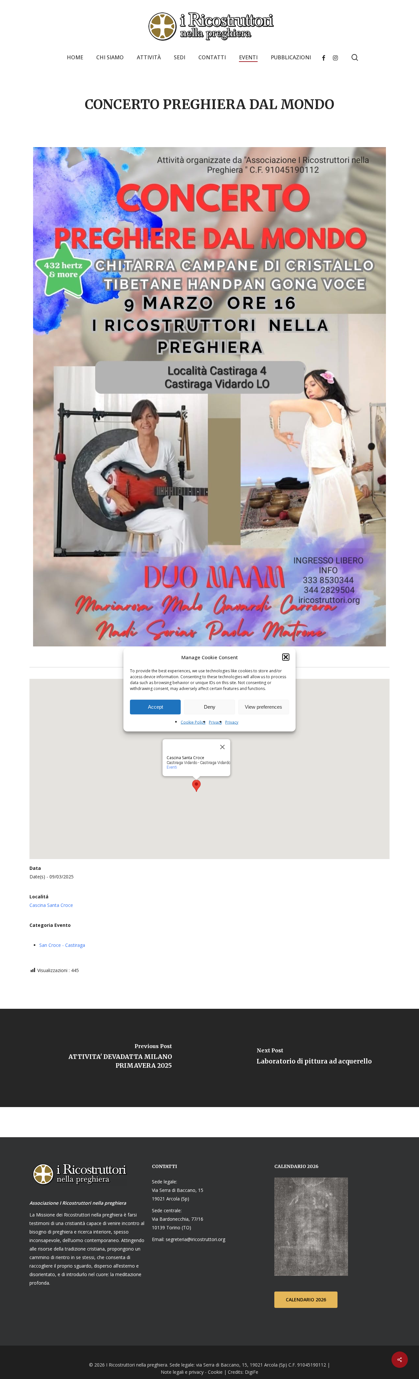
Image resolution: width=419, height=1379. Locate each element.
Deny (209, 707)
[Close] (222, 747)
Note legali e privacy (182, 1372)
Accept (155, 707)
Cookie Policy (193, 722)
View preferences (263, 707)
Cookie (215, 1372)
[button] (285, 657)
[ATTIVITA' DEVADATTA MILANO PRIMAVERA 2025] (105, 1058)
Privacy (215, 722)
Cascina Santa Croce (51, 905)
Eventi (172, 767)
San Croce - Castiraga (62, 945)
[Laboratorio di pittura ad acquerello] (314, 1058)
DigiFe (251, 1372)
